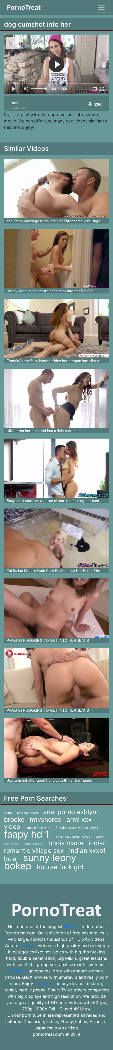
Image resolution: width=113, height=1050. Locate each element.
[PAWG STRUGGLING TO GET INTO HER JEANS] (56, 608)
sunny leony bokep (40, 862)
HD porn (72, 926)
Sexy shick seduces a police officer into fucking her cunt (53, 500)
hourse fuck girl (60, 867)
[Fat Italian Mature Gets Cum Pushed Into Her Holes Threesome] (56, 538)
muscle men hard (37, 828)
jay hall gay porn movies (72, 836)
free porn (27, 945)
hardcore (18, 970)
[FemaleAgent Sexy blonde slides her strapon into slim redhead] (56, 328)
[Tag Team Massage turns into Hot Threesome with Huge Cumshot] (56, 188)
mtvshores (45, 819)
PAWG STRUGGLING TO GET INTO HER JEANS (48, 640)
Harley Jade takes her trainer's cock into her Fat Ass (50, 291)
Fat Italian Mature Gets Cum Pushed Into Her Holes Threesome (60, 570)
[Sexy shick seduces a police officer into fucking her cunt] (56, 468)
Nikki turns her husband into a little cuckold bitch (46, 431)
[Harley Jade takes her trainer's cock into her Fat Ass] (56, 258)
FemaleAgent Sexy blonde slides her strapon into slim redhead (59, 361)
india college (33, 844)
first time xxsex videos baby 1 (77, 828)
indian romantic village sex (55, 846)
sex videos (45, 983)
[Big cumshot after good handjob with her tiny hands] (56, 748)
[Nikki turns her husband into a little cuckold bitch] (56, 398)
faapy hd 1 (26, 834)
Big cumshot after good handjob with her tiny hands (49, 780)
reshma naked (27, 813)
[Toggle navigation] (101, 7)
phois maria (65, 843)
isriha (8, 813)
